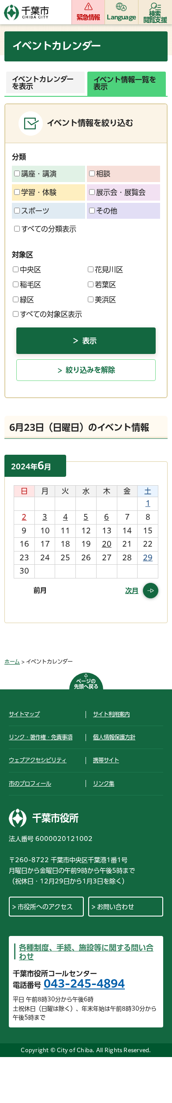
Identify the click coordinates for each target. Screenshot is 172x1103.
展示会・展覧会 (121, 192)
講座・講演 (38, 173)
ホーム (12, 661)
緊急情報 (88, 17)
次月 (131, 590)
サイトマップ (24, 714)
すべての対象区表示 (51, 314)
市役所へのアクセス (45, 907)
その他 (106, 210)
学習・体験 (38, 192)
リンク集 (103, 783)
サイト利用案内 (111, 714)
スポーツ (35, 210)
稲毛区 (30, 284)
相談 (103, 173)
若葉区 (105, 284)
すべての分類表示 (48, 228)
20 (107, 544)
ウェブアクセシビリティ (38, 760)
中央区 (30, 269)
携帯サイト (106, 760)
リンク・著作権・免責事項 (40, 737)
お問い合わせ (115, 907)
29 (148, 557)
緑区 (27, 299)
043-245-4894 (84, 983)
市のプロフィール (30, 783)
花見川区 (109, 269)
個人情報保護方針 (114, 737)
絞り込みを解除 (90, 369)
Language (121, 17)
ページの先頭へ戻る (86, 684)
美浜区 (105, 299)
